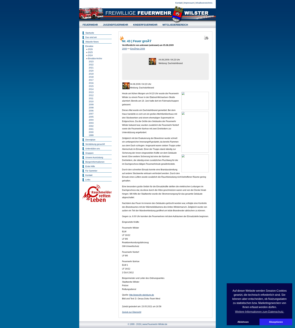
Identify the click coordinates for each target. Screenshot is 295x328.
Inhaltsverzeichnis (204, 3)
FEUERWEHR (90, 24)
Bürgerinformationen (94, 162)
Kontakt (178, 3)
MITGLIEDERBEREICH (175, 24)
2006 (91, 111)
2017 (91, 80)
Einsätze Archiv (95, 58)
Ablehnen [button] (243, 321)
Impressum (189, 3)
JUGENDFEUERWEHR (115, 24)
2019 (91, 74)
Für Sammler (91, 171)
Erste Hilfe (90, 166)
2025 (90, 52)
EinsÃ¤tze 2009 (137, 49)
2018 (91, 77)
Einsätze (89, 46)
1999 (91, 135)
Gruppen (89, 153)
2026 (90, 49)
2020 (91, 71)
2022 (91, 64)
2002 (91, 126)
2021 (91, 68)
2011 (91, 98)
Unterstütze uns (92, 148)
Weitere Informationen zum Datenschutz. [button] (259, 311)
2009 (91, 104)
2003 (91, 123)
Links (87, 180)
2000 (91, 132)
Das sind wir (91, 37)
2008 (91, 107)
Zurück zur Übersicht (131, 312)
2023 (91, 61)
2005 (91, 117)
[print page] (206, 39)
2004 (91, 120)
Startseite (89, 33)
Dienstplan (90, 140)
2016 (91, 83)
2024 (90, 55)
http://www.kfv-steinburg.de (141, 295)
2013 (91, 92)
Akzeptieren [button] (276, 321)
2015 (91, 86)
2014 (91, 89)
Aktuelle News (92, 42)
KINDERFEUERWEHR (145, 24)
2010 (91, 101)
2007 (91, 114)
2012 (91, 95)
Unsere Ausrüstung (94, 157)
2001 (91, 129)
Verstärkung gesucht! (95, 144)
